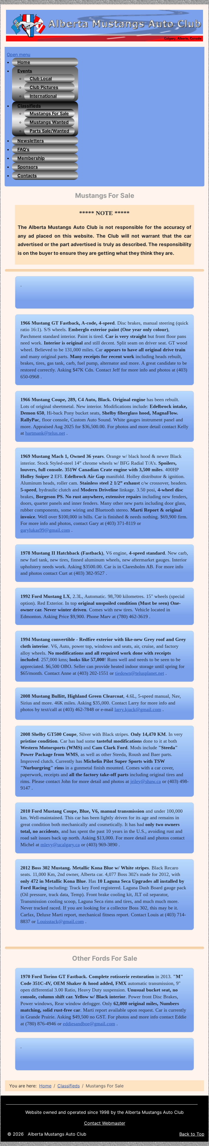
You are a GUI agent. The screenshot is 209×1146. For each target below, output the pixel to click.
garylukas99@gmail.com (45, 530)
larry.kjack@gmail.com (138, 709)
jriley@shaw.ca (145, 781)
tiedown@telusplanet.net (139, 673)
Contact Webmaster (104, 1123)
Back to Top (191, 1134)
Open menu (18, 54)
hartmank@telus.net (45, 433)
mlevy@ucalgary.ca (60, 844)
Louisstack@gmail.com (60, 921)
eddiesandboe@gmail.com (89, 1023)
